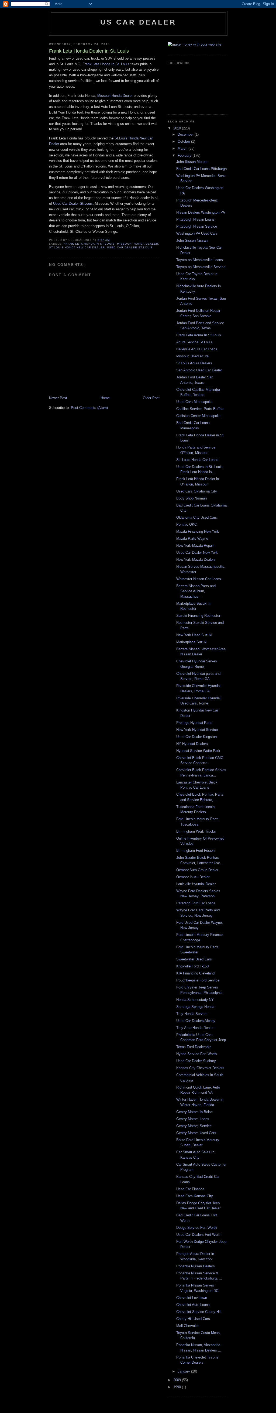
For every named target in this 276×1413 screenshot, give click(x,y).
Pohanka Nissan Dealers (195, 1266)
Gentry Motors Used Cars (196, 1133)
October (184, 141)
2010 (177, 128)
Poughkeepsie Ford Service (197, 980)
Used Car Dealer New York (197, 552)
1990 (177, 1387)
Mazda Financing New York (197, 531)
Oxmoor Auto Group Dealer (197, 870)
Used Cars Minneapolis (194, 402)
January (184, 1371)
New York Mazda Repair (195, 545)
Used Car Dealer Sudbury (196, 1061)
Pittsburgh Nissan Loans (195, 219)
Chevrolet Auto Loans (193, 1305)
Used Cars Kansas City (194, 1196)
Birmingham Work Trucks (196, 831)
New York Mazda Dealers (196, 559)
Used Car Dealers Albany (195, 1021)
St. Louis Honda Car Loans (197, 460)
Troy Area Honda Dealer (194, 1028)
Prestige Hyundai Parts (194, 723)
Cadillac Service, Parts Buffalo (200, 409)
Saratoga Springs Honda (195, 1007)
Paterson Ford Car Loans (195, 903)
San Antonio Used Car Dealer (199, 370)
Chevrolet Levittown (191, 1298)
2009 (177, 1380)
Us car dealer (138, 22)
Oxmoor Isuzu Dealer (192, 877)
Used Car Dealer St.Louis (73, 203)
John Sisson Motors (192, 162)
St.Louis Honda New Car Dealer (77, 247)
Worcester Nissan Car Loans (198, 579)
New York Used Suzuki (194, 635)
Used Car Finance (190, 1189)
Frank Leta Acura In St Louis (198, 335)
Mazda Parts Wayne (192, 538)
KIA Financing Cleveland (195, 973)
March (183, 148)
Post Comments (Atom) (89, 408)
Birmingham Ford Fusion (195, 851)
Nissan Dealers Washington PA (200, 212)
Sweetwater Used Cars (194, 959)
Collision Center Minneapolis (198, 416)
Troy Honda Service (191, 1014)
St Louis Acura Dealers (194, 363)
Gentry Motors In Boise (194, 1112)
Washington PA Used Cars (197, 233)
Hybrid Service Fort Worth (196, 1054)
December (186, 134)
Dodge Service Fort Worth (196, 1228)
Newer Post (58, 398)
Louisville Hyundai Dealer (196, 884)
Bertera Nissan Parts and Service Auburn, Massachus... (196, 591)
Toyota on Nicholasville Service (200, 267)
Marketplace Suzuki (191, 642)
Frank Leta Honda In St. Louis (105, 64)
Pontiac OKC (186, 524)
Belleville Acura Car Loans (196, 349)
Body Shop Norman (191, 498)
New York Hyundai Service (197, 730)
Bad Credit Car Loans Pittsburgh (201, 169)
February (185, 155)
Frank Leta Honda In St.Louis (89, 243)
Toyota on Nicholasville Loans (199, 260)
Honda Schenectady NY (195, 1000)
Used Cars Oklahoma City (196, 491)
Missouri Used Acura (192, 356)
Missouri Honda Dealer (115, 96)
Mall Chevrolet (187, 1326)
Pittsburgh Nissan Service (196, 226)
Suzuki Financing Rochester (198, 616)
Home (105, 398)
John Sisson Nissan (192, 240)
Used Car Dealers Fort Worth (198, 1235)
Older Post (151, 398)
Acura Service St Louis (194, 342)
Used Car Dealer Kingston (196, 737)
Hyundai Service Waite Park (198, 751)
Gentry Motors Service (194, 1126)
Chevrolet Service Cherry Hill (198, 1312)
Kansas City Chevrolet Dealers (200, 1068)
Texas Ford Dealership (193, 1047)
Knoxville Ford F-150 (192, 966)
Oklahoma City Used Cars (196, 517)
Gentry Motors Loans (192, 1119)
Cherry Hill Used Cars (193, 1319)
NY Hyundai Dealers (192, 744)
